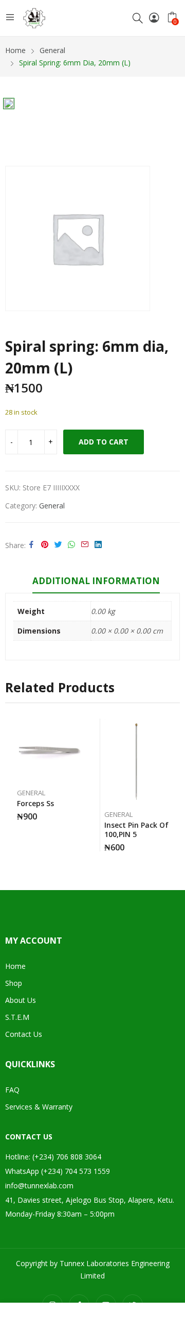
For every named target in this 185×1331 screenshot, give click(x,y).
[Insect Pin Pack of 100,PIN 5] (136, 762)
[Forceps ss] (49, 751)
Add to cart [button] (78, 813)
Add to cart (103, 442)
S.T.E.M (17, 1017)
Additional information (96, 581)
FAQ (12, 1090)
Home (15, 966)
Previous (13, 785)
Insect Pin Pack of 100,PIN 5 (136, 829)
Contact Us (23, 1034)
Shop (13, 983)
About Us (20, 1000)
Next (172, 785)
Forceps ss (35, 803)
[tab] (96, 582)
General (52, 505)
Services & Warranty (38, 1107)
